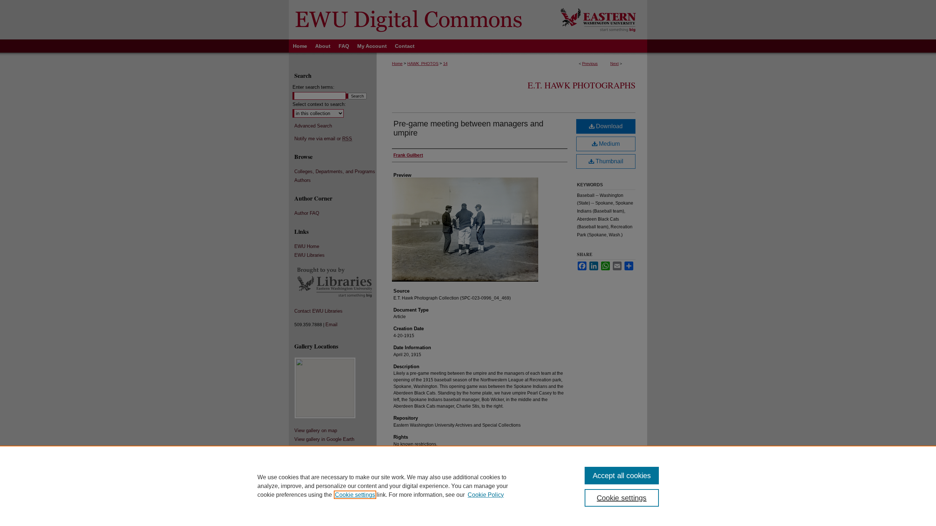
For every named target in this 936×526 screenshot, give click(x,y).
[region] (468, 486)
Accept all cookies (622, 476)
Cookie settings (355, 495)
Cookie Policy (486, 495)
